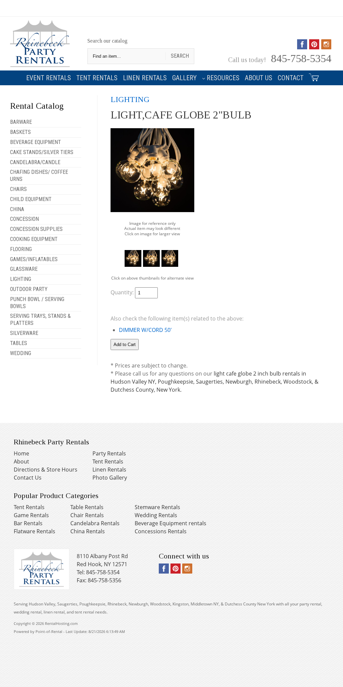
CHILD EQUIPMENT (31, 199)
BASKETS (20, 132)
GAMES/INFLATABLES (34, 259)
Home (21, 453)
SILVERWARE (24, 333)
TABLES (18, 343)
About (21, 461)
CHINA (17, 209)
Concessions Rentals (161, 531)
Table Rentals (87, 507)
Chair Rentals (87, 515)
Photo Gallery (109, 477)
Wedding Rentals (156, 515)
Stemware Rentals (157, 507)
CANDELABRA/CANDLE (35, 162)
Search (180, 56)
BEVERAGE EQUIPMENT (35, 142)
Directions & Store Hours (45, 469)
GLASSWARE (24, 269)
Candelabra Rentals (95, 523)
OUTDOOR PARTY (29, 289)
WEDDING (20, 353)
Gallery (184, 78)
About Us (258, 78)
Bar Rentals (28, 523)
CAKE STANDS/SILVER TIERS (41, 152)
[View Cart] (313, 76)
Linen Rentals (145, 78)
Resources (223, 78)
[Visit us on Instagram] (326, 47)
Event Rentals (48, 78)
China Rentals (87, 531)
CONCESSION (24, 219)
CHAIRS (18, 189)
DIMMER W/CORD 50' (145, 330)
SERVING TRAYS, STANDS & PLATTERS (40, 319)
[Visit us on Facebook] (302, 47)
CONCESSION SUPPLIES (36, 229)
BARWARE (21, 122)
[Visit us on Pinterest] (314, 47)
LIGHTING (20, 279)
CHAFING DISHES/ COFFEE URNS (39, 175)
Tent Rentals (97, 78)
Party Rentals (109, 453)
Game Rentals (31, 515)
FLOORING (21, 249)
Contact (290, 78)
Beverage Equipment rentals (170, 523)
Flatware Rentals (34, 531)
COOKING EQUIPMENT (34, 239)
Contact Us (28, 477)
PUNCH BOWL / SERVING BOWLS (37, 302)
